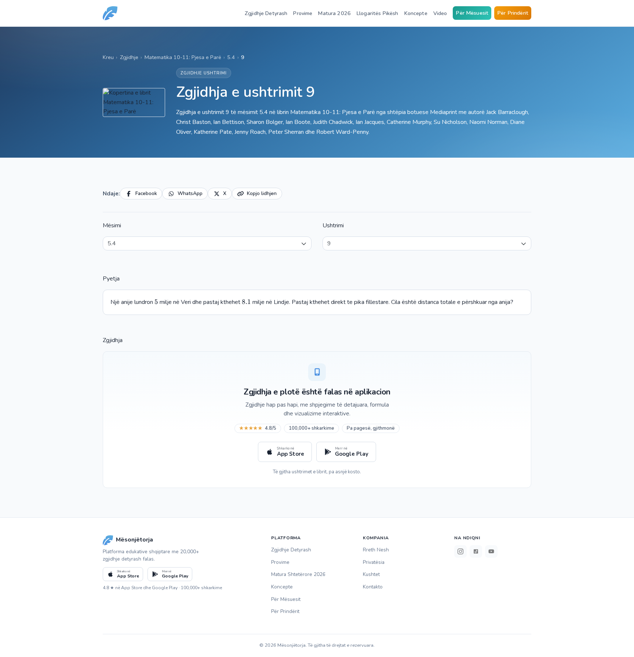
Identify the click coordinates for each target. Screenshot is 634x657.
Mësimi (112, 225)
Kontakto (373, 586)
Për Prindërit (512, 12)
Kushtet (371, 574)
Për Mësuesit (472, 12)
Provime (302, 13)
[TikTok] (476, 551)
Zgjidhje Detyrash (266, 13)
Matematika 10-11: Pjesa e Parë (183, 57)
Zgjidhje (129, 57)
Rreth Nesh (376, 549)
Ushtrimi (333, 225)
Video (440, 13)
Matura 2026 (334, 13)
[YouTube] (491, 551)
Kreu (108, 57)
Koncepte (415, 13)
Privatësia (374, 562)
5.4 (231, 57)
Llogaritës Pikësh (377, 13)
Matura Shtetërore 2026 (298, 574)
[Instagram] (460, 551)
